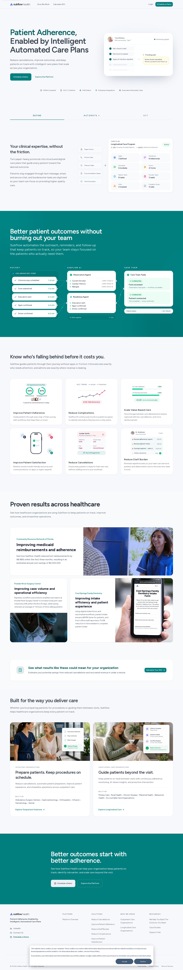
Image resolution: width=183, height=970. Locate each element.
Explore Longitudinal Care (111, 809)
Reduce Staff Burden (100, 929)
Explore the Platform (44, 77)
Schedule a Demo (164, 4)
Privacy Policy (94, 951)
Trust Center (142, 966)
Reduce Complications (101, 934)
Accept (124, 961)
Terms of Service (167, 966)
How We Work (43, 4)
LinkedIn (16, 928)
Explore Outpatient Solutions (30, 809)
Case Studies (155, 927)
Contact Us (18, 933)
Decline (143, 961)
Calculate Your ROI (154, 670)
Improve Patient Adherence (103, 924)
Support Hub (155, 932)
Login (150, 4)
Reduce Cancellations (101, 919)
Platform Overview (70, 919)
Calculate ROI (59, 4)
